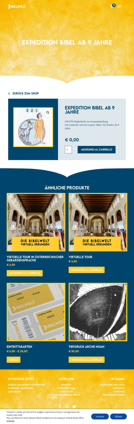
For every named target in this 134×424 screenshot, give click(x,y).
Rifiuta (118, 416)
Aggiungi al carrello (96, 149)
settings (10, 420)
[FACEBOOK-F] (60, 406)
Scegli (13, 359)
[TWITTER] (74, 406)
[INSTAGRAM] (67, 406)
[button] (48, 112)
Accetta (100, 416)
